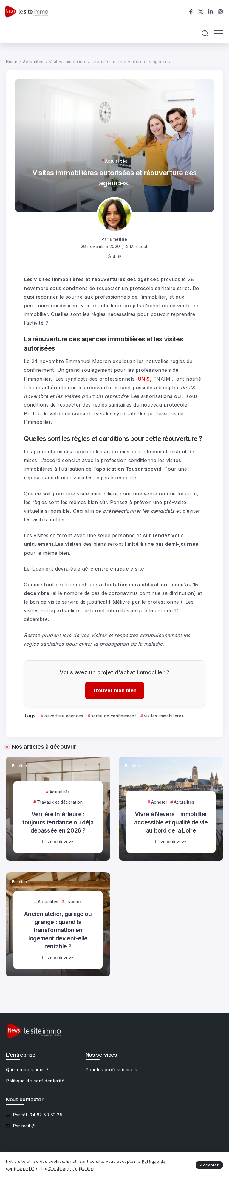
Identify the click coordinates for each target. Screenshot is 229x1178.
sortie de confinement (113, 716)
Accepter (209, 1164)
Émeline (118, 239)
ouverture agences (63, 716)
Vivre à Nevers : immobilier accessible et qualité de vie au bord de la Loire (171, 822)
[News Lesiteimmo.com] (26, 11)
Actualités (33, 61)
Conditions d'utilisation (72, 1168)
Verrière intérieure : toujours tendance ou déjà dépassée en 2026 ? (57, 822)
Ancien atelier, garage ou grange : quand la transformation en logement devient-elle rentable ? (58, 930)
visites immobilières (164, 716)
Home (11, 61)
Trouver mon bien (114, 690)
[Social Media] (191, 11)
